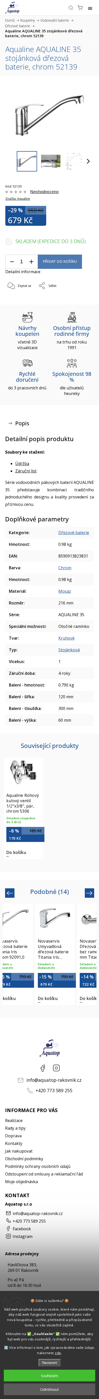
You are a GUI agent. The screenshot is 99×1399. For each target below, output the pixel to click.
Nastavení (49, 1363)
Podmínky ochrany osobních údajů (38, 1166)
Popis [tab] (22, 423)
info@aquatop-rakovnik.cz (53, 1080)
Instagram (56, 1068)
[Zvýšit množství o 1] (31, 262)
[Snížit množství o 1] (12, 262)
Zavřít (82, 299)
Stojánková (69, 650)
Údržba (22, 463)
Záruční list (26, 471)
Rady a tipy (15, 1128)
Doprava (13, 1136)
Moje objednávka (21, 1181)
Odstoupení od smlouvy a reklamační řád (44, 1174)
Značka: (17, 198)
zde (58, 1353)
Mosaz (64, 591)
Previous (10, 893)
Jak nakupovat (18, 1151)
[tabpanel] (23, 808)
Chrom (64, 568)
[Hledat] (71, 7)
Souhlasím (49, 1375)
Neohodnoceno (44, 192)
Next (90, 893)
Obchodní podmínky (24, 1159)
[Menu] (90, 8)
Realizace (14, 1120)
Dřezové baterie (73, 532)
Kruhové (66, 638)
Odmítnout (49, 1389)
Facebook (42, 1068)
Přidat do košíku (60, 261)
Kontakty (13, 1143)
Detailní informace (22, 271)
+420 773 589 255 (54, 1090)
